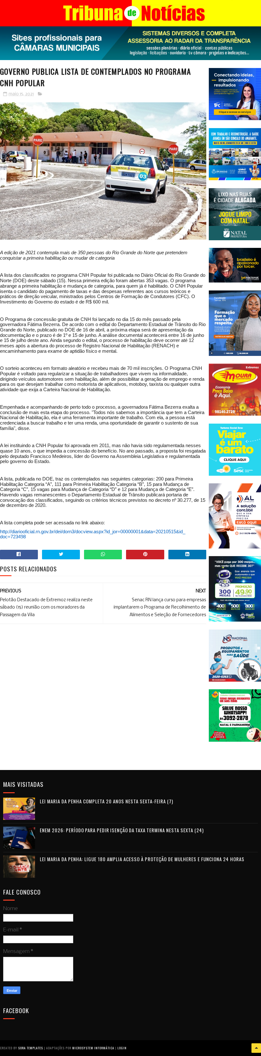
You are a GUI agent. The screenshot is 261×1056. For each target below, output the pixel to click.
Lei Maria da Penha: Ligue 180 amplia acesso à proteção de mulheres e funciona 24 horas (142, 858)
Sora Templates (30, 1048)
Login (122, 1048)
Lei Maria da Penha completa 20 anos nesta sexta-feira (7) (106, 801)
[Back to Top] (256, 1048)
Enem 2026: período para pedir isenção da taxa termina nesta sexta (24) (122, 830)
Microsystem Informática (93, 1048)
